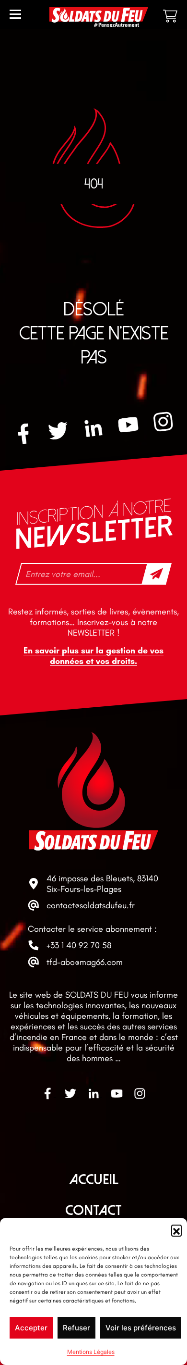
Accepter (31, 1327)
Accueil (93, 1179)
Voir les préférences (140, 1327)
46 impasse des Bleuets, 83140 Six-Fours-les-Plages (102, 883)
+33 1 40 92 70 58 (79, 945)
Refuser (76, 1327)
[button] (176, 1230)
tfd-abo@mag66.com (85, 962)
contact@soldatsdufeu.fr (91, 905)
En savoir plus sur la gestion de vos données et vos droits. (93, 655)
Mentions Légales (91, 1351)
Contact (93, 1210)
